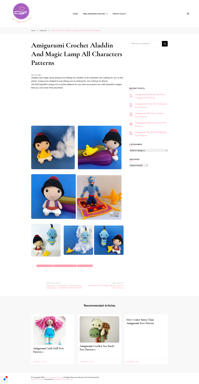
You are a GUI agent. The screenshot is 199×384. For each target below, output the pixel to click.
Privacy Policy (119, 14)
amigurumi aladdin (44, 266)
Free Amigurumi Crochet (53, 377)
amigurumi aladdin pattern (65, 266)
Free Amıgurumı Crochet (94, 14)
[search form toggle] (188, 14)
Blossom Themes (37, 379)
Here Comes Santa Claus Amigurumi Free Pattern (140, 321)
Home (75, 14)
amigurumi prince (85, 266)
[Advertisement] (77, 109)
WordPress (58, 379)
